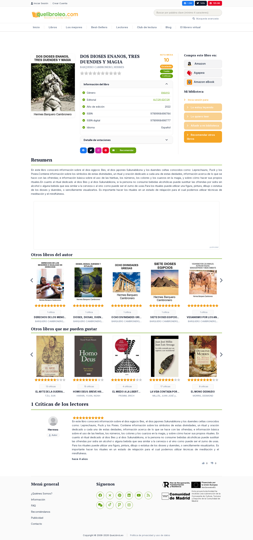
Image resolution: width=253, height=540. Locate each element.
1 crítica (51, 312)
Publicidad (37, 517)
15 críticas (89, 386)
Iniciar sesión (41, 3)
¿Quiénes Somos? (41, 493)
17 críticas (165, 386)
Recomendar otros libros (201, 136)
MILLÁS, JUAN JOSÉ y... (164, 395)
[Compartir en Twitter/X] (91, 150)
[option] (50, 292)
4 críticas (127, 386)
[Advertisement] (126, 43)
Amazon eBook (204, 82)
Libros (53, 27)
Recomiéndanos (40, 511)
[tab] (126, 84)
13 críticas (50, 386)
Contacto (36, 523)
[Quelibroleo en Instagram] (98, 150)
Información (38, 499)
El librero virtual (190, 27)
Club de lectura (147, 27)
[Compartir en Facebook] (83, 150)
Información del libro (96, 84)
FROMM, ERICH (126, 395)
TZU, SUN (50, 395)
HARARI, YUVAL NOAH (88, 395)
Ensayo (165, 92)
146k (202, 3)
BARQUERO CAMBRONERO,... (50, 321)
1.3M (189, 3)
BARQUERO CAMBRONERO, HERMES (102, 67)
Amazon (200, 63)
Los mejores (74, 27)
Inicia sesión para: (198, 99)
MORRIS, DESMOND (203, 395)
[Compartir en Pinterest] (105, 150)
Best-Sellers (99, 27)
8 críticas (203, 386)
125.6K (216, 3)
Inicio (36, 27)
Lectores (122, 27)
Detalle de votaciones (97, 140)
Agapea (199, 72)
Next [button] (221, 280)
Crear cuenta (59, 3)
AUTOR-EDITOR (161, 99)
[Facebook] (100, 495)
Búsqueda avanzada (207, 18)
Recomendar (126, 150)
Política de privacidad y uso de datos (150, 535)
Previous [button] (32, 280)
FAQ (33, 505)
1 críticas (166, 76)
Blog (168, 27)
